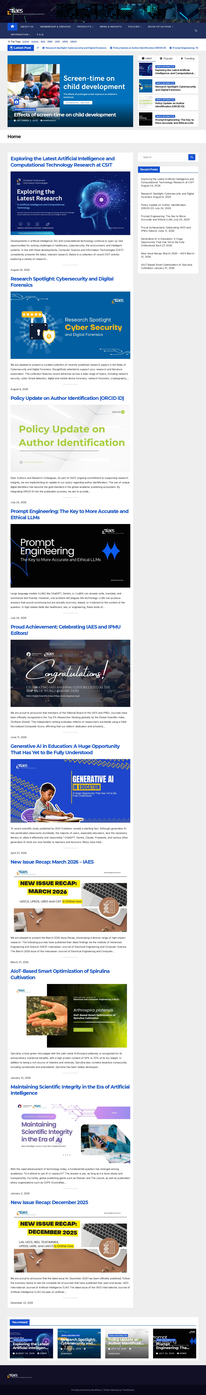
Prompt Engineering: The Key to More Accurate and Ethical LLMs (174, 121)
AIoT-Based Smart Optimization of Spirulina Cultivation (60, 974)
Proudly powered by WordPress (86, 1390)
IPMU (50, 42)
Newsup (115, 1390)
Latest (148, 58)
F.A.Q (40, 34)
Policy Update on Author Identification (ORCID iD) (169, 105)
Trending (189, 58)
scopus (35, 42)
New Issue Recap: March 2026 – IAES (52, 862)
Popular (168, 58)
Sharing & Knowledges (25, 109)
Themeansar (128, 1390)
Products (84, 26)
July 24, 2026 (119, 1349)
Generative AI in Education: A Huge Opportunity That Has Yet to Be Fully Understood (65, 749)
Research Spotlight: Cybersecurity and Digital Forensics (175, 88)
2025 (57, 42)
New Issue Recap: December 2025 (49, 1202)
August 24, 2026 (25, 1353)
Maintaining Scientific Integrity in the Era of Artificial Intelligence (70, 1090)
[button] (196, 30)
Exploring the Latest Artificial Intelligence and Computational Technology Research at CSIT (174, 73)
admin (43, 1353)
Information (20, 34)
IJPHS (65, 42)
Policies (134, 26)
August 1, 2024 (26, 120)
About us (27, 26)
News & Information (165, 66)
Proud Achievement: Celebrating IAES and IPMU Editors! (66, 630)
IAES (43, 42)
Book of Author (160, 26)
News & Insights (111, 26)
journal (26, 42)
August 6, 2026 (72, 1349)
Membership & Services (55, 26)
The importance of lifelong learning (54, 115)
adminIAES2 (45, 120)
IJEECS (73, 42)
